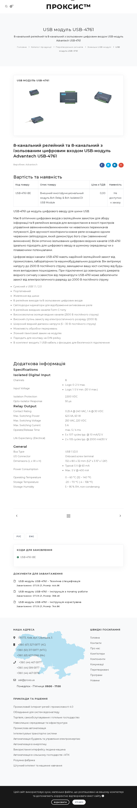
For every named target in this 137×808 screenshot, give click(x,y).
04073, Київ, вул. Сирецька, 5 (35, 637)
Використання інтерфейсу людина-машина (39, 749)
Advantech (31, 164)
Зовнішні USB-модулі (99, 47)
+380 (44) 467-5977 (30, 662)
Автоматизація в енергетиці (29, 744)
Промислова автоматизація (29, 728)
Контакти (95, 643)
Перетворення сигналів (69, 47)
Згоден (79, 802)
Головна (22, 47)
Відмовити (60, 802)
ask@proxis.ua (26, 680)
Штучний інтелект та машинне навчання (37, 765)
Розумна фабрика (24, 760)
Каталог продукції (41, 47)
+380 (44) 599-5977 (28, 667)
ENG (31, 536)
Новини (95, 680)
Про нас (95, 648)
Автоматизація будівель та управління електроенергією (46, 738)
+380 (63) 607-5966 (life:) (31, 655)
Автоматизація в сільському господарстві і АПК (41, 754)
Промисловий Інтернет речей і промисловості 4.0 (43, 706)
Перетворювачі (99, 669)
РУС (19, 536)
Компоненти (97, 659)
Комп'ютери (97, 653)
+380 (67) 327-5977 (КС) (32, 644)
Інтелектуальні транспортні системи (35, 733)
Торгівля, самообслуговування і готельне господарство (46, 717)
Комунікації (97, 664)
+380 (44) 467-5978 (28, 673)
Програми (96, 675)
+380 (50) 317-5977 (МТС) (31, 650)
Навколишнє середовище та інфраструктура (40, 722)
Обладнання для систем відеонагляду (36, 712)
